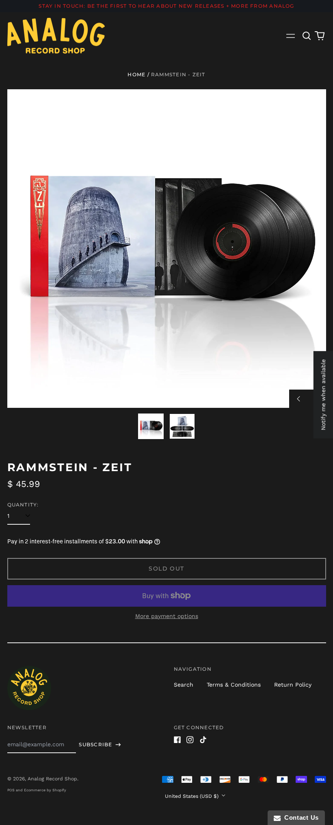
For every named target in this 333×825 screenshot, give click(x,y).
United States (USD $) (192, 796)
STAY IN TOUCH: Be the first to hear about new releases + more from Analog (166, 6)
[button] (307, 35)
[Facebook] (177, 739)
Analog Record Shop (52, 779)
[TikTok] (203, 739)
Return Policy (292, 684)
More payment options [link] (166, 616)
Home (136, 74)
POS (11, 790)
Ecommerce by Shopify (45, 790)
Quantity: (23, 505)
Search (183, 684)
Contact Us (300, 817)
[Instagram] (190, 739)
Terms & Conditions (234, 684)
